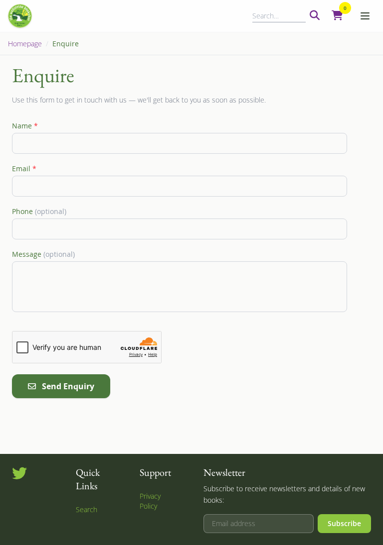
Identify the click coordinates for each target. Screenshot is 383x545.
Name (25, 125)
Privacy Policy (150, 501)
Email (24, 168)
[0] (337, 16)
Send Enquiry (68, 386)
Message (43, 254)
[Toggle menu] (365, 16)
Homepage (25, 43)
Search (86, 509)
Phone (39, 211)
